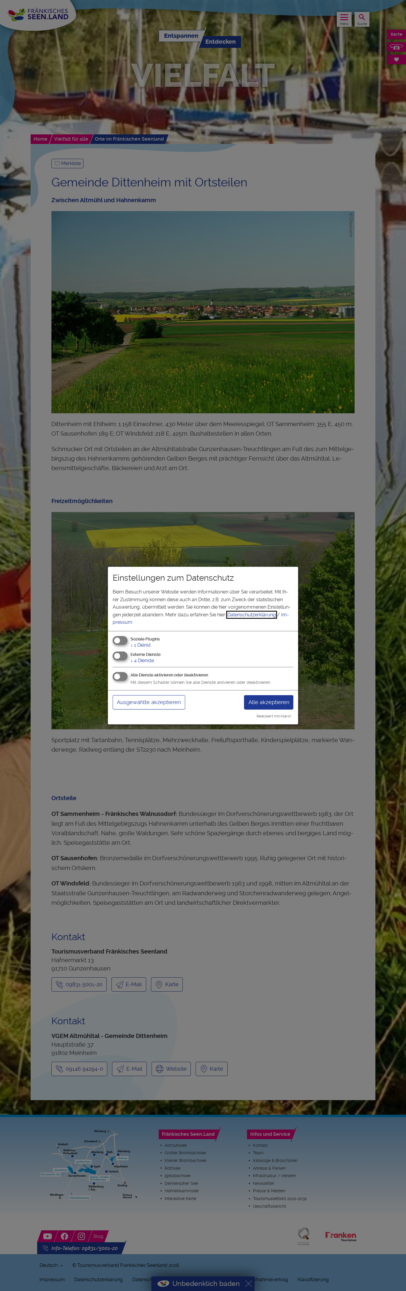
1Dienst (140, 645)
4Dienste (142, 660)
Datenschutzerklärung (251, 615)
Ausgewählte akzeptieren (149, 702)
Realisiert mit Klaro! (273, 716)
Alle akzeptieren (268, 702)
